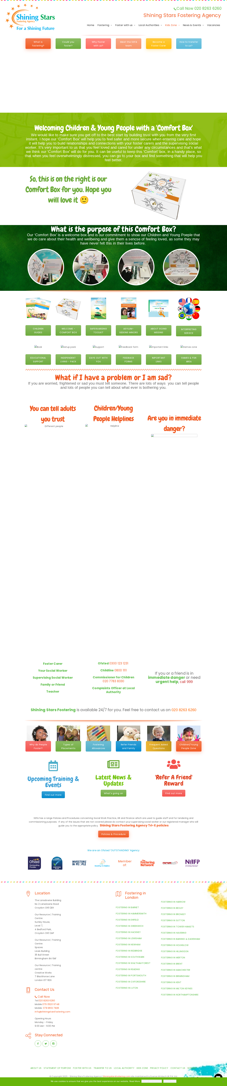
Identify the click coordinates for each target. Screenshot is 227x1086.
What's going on (113, 793)
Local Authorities (149, 25)
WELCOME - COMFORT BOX (68, 330)
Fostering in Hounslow (175, 945)
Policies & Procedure (113, 834)
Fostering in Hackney (128, 932)
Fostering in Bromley (173, 914)
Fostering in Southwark (130, 956)
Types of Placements (68, 746)
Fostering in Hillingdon (175, 951)
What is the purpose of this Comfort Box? (113, 229)
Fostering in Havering (173, 932)
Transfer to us (103, 1068)
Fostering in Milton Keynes (177, 988)
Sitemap (192, 1068)
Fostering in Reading (128, 969)
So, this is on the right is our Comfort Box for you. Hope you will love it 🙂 (68, 189)
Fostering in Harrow (173, 901)
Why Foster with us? (98, 43)
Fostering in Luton (127, 987)
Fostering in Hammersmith (131, 913)
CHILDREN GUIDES (38, 330)
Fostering (103, 25)
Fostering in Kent (171, 982)
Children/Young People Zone (188, 746)
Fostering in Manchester (175, 969)
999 (190, 682)
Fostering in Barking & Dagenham (180, 939)
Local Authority (124, 1068)
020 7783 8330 (113, 681)
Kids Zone (171, 25)
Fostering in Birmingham (175, 976)
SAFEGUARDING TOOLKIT (98, 330)
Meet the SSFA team (128, 43)
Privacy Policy (159, 1068)
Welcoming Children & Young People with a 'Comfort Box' (113, 128)
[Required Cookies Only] (223, 1081)
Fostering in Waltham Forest (133, 963)
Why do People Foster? (38, 746)
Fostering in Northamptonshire (179, 994)
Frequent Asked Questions (158, 746)
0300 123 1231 (119, 663)
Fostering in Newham (128, 944)
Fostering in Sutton (173, 920)
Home (90, 25)
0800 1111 (120, 670)
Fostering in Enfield (127, 919)
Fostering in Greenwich (129, 926)
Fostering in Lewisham (129, 938)
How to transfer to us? (189, 43)
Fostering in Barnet (127, 907)
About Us (36, 1068)
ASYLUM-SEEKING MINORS (128, 330)
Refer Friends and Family (128, 746)
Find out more (53, 794)
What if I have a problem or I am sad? (113, 377)
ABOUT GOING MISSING (159, 330)
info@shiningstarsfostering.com (52, 1011)
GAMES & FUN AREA (188, 359)
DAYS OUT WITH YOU (98, 359)
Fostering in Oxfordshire (131, 981)
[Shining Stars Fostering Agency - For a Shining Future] (30, 17)
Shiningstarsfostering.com (116, 1076)
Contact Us (177, 1068)
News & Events (192, 25)
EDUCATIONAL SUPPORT (38, 359)
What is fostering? (38, 43)
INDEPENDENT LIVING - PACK (68, 359)
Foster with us (124, 25)
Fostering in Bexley (172, 908)
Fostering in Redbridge (129, 950)
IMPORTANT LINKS (158, 359)
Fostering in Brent (172, 963)
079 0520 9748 (50, 1004)
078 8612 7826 (51, 1008)
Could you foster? (68, 43)
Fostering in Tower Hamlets (177, 926)
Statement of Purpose (57, 1068)
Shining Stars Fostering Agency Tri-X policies (134, 825)
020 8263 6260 (184, 710)
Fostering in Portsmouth (131, 975)
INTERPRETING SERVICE (189, 331)
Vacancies (213, 25)
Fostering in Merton (173, 957)
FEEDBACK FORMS (128, 359)
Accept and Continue (151, 1081)
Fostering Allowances (98, 746)
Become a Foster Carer (158, 43)
